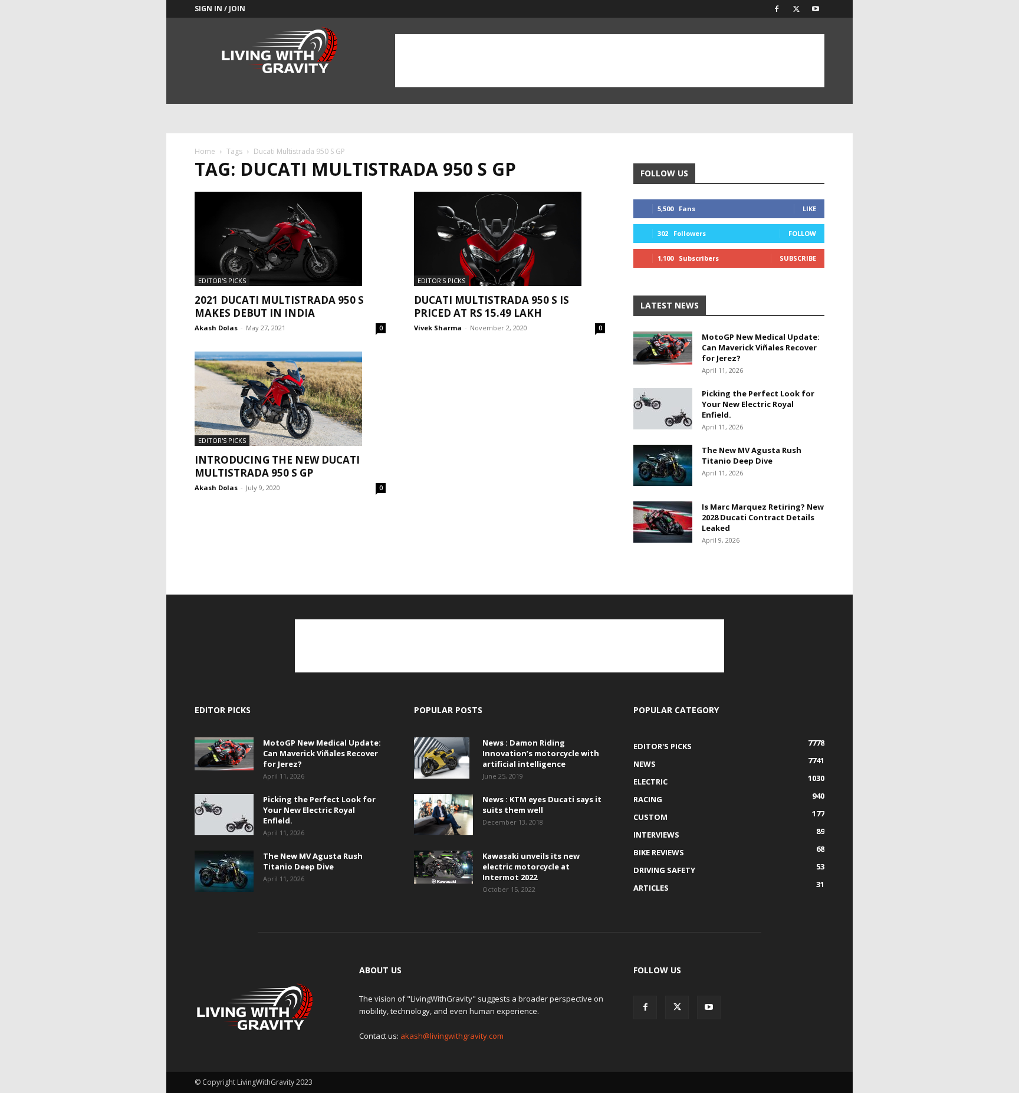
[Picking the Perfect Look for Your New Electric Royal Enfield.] (662, 408)
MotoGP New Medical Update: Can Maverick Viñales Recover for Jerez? (761, 347)
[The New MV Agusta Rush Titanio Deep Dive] (662, 465)
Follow (802, 233)
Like (809, 208)
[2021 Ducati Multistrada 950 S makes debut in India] (290, 239)
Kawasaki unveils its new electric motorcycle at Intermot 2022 (531, 866)
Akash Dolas (216, 327)
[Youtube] (815, 9)
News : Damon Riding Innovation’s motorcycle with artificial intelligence (540, 753)
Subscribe (798, 258)
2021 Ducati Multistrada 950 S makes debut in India (279, 306)
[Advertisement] (609, 60)
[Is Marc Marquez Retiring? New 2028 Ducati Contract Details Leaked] (662, 522)
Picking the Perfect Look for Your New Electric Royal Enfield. (758, 404)
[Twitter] (796, 9)
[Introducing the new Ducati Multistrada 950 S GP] (290, 399)
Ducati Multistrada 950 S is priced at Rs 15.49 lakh (491, 306)
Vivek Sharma (438, 327)
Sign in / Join (220, 9)
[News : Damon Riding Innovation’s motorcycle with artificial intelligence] (441, 758)
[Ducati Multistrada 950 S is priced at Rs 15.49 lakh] (509, 239)
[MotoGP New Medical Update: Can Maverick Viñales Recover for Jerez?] (662, 348)
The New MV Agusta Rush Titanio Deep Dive (751, 455)
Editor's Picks (222, 280)
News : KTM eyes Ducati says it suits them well (541, 804)
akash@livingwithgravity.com (452, 1035)
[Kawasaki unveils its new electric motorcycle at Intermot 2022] (443, 867)
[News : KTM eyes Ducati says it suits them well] (443, 814)
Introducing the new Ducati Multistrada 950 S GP (277, 466)
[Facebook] (776, 9)
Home (205, 151)
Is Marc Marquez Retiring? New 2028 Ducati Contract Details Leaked (763, 517)
